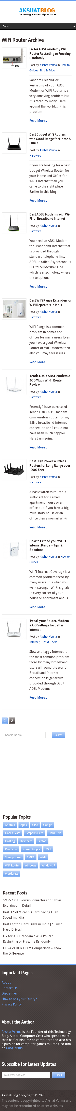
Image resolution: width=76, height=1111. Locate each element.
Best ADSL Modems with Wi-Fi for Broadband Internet (49, 216)
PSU (48, 849)
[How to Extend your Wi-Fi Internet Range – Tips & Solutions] (14, 549)
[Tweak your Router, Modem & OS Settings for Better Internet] (14, 629)
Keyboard (26, 841)
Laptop (42, 841)
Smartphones (13, 857)
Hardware (35, 155)
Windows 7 (48, 865)
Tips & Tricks (48, 70)
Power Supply (31, 849)
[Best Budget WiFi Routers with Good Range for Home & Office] (14, 143)
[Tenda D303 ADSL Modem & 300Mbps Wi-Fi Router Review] (14, 384)
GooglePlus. (14, 1048)
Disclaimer (9, 993)
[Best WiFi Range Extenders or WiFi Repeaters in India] (14, 309)
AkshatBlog (10, 1095)
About (6, 982)
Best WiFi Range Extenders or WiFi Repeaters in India (50, 302)
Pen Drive (11, 849)
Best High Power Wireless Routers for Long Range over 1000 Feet (49, 465)
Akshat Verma (48, 65)
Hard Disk (55, 833)
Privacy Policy (12, 1004)
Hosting (10, 841)
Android (10, 825)
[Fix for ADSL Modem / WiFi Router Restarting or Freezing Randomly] (14, 57)
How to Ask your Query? (19, 999)
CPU (35, 825)
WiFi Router (12, 865)
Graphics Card (34, 833)
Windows (30, 865)
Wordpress (11, 873)
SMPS (30, 857)
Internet (34, 642)
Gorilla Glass (12, 833)
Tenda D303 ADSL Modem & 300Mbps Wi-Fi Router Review (49, 380)
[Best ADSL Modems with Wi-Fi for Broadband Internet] (14, 223)
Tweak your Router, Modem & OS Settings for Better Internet (49, 625)
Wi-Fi (43, 857)
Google (47, 825)
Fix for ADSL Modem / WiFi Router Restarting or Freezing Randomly (50, 53)
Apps (23, 825)
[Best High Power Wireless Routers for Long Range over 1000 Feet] (14, 469)
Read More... (38, 121)
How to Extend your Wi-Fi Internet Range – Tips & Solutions (47, 545)
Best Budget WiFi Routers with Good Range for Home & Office (50, 138)
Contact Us (9, 988)
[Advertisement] (33, 775)
